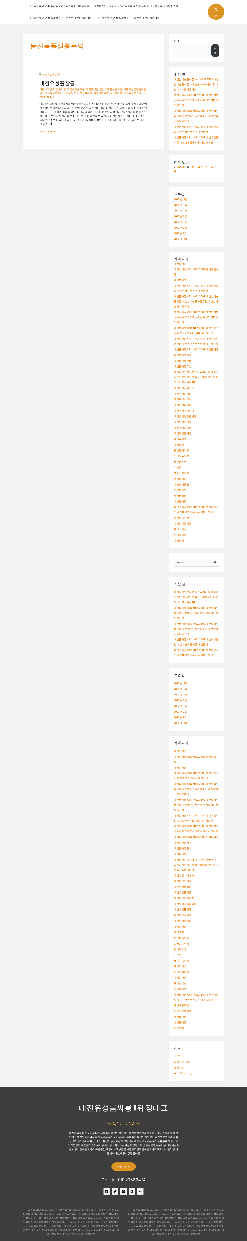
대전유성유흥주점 (184, 410)
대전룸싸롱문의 (183, 361)
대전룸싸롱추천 (183, 366)
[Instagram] (123, 1191)
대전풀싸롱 (180, 439)
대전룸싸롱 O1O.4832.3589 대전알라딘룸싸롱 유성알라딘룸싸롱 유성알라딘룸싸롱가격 (196, 100)
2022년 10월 (181, 239)
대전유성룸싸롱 (113, 89)
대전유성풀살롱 (57, 83)
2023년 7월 (180, 216)
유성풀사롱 (180, 529)
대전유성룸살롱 (95, 89)
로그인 (177, 1056)
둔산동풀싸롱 (84, 93)
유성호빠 (179, 540)
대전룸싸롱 (59, 89)
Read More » (47, 132)
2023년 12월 (181, 199)
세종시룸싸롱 (101, 93)
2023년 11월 (180, 205)
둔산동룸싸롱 (181, 450)
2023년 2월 (180, 233)
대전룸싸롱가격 (183, 355)
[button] (216, 12)
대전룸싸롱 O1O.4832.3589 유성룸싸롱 (196, 349)
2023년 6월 (180, 222)
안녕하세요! (180, 167)
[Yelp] (140, 1191)
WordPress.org (183, 1073)
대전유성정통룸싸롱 (135, 89)
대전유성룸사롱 (76, 89)
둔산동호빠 (180, 461)
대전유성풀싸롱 (67, 93)
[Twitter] (115, 1191)
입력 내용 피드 (182, 1062)
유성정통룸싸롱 (183, 523)
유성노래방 (180, 478)
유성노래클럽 (181, 484)
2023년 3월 (180, 227)
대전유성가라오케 (184, 388)
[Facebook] (107, 1191)
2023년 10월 (181, 210)
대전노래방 (45, 89)
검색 (176, 41)
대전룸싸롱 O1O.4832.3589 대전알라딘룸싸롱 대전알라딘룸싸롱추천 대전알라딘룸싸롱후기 (196, 116)
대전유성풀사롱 (183, 422)
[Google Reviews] (132, 1191)
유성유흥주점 (181, 517)
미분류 (177, 467)
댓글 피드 (179, 1067)
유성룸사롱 (180, 490)
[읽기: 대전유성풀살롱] (49, 74)
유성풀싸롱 (130, 93)
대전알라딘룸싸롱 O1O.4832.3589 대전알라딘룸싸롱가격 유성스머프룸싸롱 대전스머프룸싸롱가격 (196, 84)
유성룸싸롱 (116, 93)
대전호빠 (179, 444)
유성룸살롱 (180, 495)
